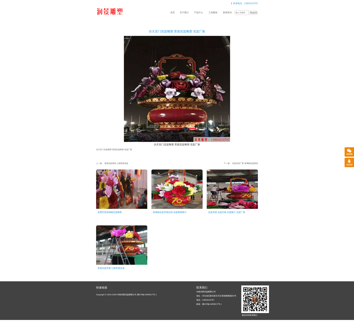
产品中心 (198, 12)
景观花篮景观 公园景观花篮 (116, 163)
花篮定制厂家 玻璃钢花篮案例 (245, 163)
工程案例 (213, 12)
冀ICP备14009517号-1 (147, 294)
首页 (172, 12)
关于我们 (184, 12)
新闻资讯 (227, 12)
